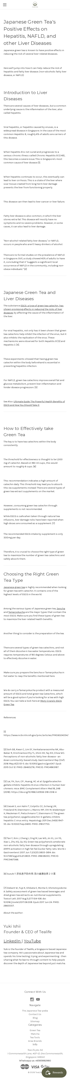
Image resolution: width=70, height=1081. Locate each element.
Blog (35, 1017)
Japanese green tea (14, 587)
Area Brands (35, 1041)
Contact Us (35, 1014)
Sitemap (35, 1021)
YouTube (32, 941)
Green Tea (35, 1030)
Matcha (35, 1033)
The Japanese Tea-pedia (35, 1010)
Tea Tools (35, 1037)
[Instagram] (32, 999)
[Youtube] (38, 999)
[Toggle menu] (4, 4)
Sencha (61, 608)
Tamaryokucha (16, 612)
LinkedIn (13, 941)
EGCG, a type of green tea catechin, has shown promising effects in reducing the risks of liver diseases (34, 309)
